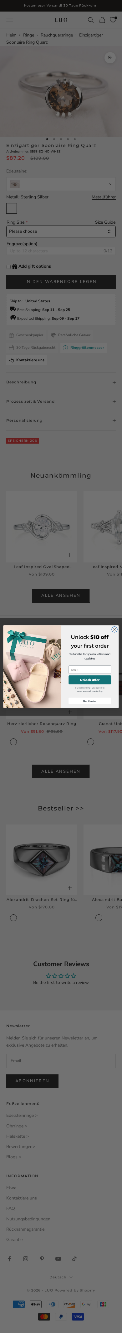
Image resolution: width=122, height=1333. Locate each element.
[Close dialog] (114, 629)
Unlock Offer (89, 679)
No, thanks (89, 701)
